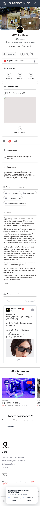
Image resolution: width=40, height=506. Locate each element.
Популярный (30, 301)
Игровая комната (10, 403)
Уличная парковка (14, 198)
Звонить (9, 78)
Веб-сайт (31, 78)
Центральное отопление (17, 203)
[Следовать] (22, 53)
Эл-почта (20, 78)
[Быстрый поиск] (35, 3)
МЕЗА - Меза (16, 309)
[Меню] (5, 3)
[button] (32, 53)
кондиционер (30, 193)
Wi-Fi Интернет (13, 193)
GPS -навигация (20, 132)
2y (12, 311)
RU (4, 475)
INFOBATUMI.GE (21, 3)
